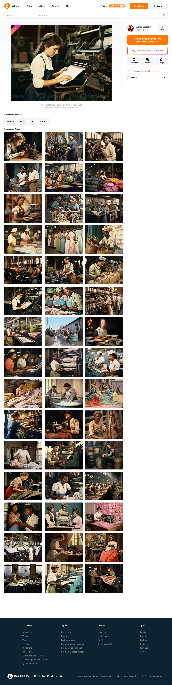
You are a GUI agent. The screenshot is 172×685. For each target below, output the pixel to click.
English (143, 632)
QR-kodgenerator (30, 663)
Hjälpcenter (103, 632)
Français (144, 648)
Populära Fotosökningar (72, 648)
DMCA (64, 636)
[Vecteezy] (7, 6)
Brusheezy (27, 632)
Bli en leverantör (105, 644)
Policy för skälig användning (151, 676)
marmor (10, 121)
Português (145, 640)
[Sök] (156, 15)
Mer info (133, 77)
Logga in (158, 6)
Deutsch (144, 644)
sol (31, 121)
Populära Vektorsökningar (73, 644)
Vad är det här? (152, 71)
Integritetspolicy (130, 676)
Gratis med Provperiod (147, 40)
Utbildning (27, 648)
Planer (104, 6)
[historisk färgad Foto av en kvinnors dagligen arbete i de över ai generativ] (23, 146)
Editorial (56, 6)
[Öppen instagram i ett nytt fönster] (39, 676)
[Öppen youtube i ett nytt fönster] (61, 676)
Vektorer (16, 6)
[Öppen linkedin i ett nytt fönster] (43, 676)
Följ (162, 30)
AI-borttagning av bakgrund (35, 659)
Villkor (119, 676)
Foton (29, 6)
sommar (43, 121)
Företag (25, 644)
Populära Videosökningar (72, 651)
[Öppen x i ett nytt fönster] (56, 676)
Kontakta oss (103, 636)
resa (22, 121)
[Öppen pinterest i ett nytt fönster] (48, 676)
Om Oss (101, 640)
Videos (42, 6)
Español (143, 636)
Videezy (25, 640)
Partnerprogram (68, 640)
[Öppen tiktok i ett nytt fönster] (52, 676)
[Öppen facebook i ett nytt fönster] (35, 676)
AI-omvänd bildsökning (33, 655)
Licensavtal (66, 632)
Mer (68, 6)
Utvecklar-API (28, 651)
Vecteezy (26, 636)
